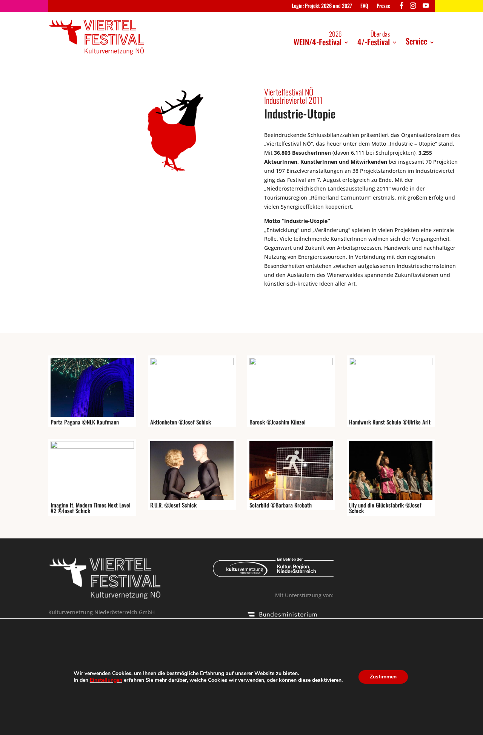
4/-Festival (373, 38)
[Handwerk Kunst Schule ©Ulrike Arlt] (390, 363)
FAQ (364, 6)
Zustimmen (383, 676)
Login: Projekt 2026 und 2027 (322, 6)
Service (416, 41)
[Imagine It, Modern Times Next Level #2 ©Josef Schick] (92, 446)
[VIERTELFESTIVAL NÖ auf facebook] (401, 7)
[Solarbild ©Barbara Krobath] (291, 497)
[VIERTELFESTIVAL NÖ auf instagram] (413, 7)
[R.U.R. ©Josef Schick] (192, 497)
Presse (383, 6)
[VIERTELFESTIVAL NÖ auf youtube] (426, 7)
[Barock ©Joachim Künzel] (291, 363)
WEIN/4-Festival (317, 38)
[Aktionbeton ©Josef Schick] (192, 363)
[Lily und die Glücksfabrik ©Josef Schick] (390, 497)
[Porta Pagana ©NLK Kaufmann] (92, 414)
